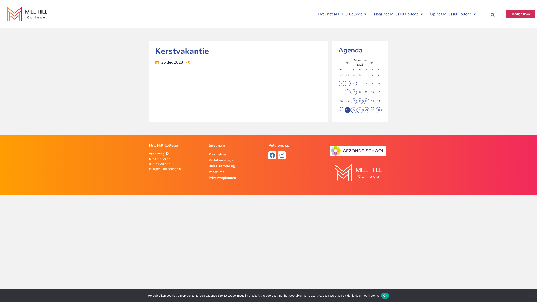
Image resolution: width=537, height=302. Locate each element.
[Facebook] (272, 155)
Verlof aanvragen (222, 160)
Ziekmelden (218, 154)
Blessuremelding (222, 166)
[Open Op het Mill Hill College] (475, 14)
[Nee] (530, 295)
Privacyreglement (222, 178)
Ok (385, 295)
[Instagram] (281, 155)
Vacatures (216, 172)
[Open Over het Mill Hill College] (365, 14)
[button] (492, 15)
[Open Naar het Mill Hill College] (422, 14)
